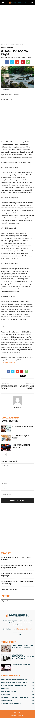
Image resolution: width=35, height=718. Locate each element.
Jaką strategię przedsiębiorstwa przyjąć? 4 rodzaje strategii (23, 656)
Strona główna (5, 44)
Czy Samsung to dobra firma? (22, 426)
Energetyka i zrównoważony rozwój (14, 698)
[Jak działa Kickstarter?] (6, 667)
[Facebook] (15, 634)
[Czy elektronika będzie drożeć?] (6, 438)
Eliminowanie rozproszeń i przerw (13, 686)
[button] (32, 2)
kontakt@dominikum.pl (24, 629)
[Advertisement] (17, 23)
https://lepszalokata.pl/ (8, 362)
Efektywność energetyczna (11, 704)
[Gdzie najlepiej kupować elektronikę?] (6, 447)
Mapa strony (17, 712)
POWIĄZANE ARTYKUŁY (10, 418)
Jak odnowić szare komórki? (27, 387)
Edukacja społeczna (8, 692)
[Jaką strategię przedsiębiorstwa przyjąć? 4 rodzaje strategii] (6, 657)
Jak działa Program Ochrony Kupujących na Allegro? (23, 646)
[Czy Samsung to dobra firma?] (6, 428)
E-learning (5, 689)
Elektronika (10, 47)
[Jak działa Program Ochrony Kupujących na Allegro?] (6, 648)
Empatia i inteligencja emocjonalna (14, 682)
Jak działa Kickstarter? (21, 664)
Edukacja (4, 47)
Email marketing (7, 701)
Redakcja (7, 57)
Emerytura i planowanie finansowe (14, 679)
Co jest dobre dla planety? (9, 589)
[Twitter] (20, 634)
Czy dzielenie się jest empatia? (9, 387)
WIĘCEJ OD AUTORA (10, 421)
